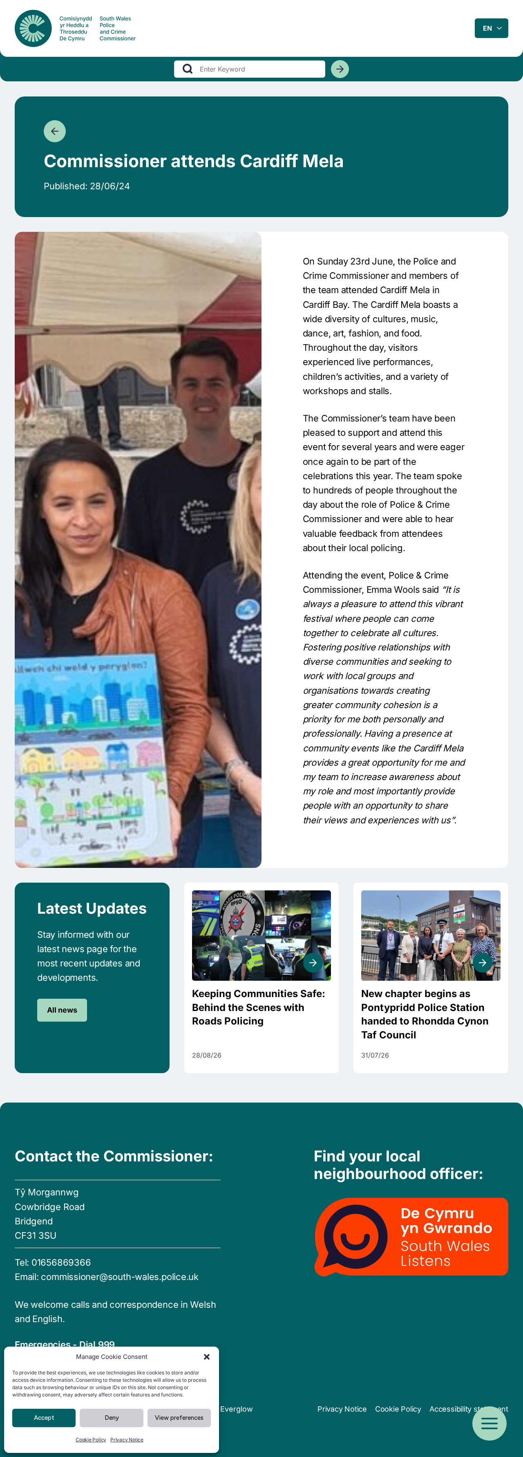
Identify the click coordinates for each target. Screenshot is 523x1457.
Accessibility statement (468, 1409)
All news (62, 1010)
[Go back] (55, 131)
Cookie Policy (91, 1440)
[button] (207, 1357)
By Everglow (231, 1409)
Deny (112, 1417)
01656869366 (61, 1262)
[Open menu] (489, 1423)
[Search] (340, 69)
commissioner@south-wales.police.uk (120, 1276)
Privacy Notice (126, 1440)
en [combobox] (487, 28)
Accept (44, 1417)
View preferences (179, 1417)
